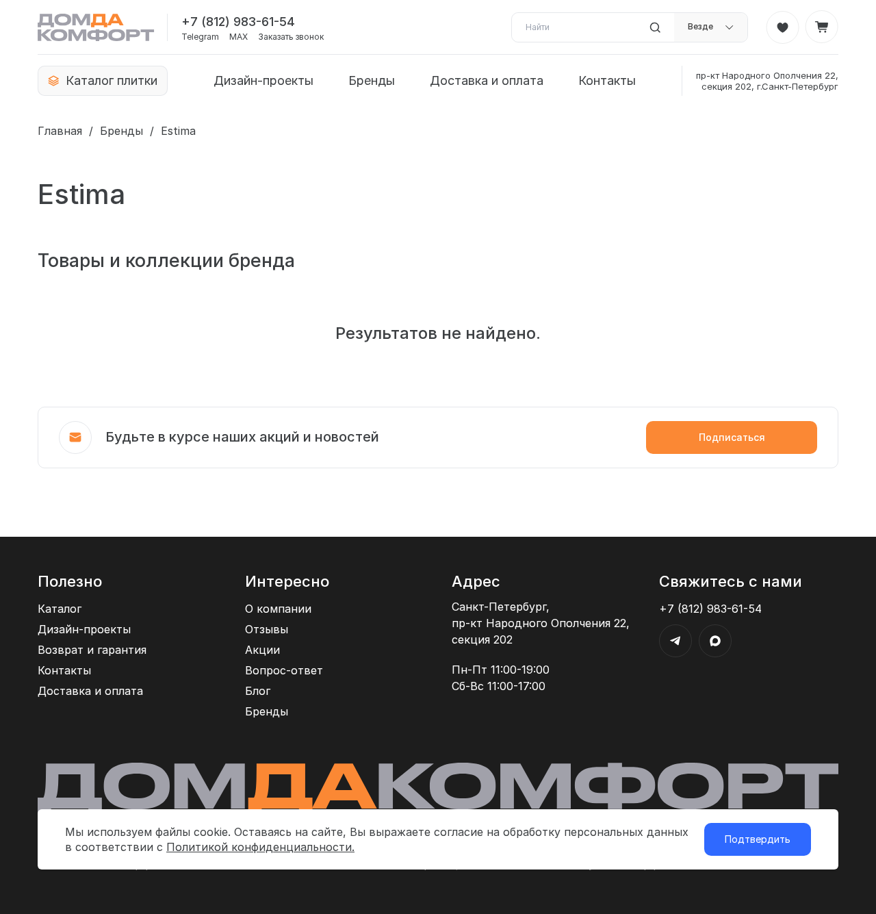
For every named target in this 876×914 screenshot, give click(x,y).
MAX (238, 37)
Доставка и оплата (486, 80)
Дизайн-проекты (263, 80)
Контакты (607, 80)
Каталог (59, 608)
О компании (278, 608)
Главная (60, 131)
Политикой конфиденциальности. (260, 847)
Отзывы (266, 629)
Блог (257, 691)
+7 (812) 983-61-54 (238, 21)
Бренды (371, 80)
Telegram (200, 37)
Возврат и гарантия (92, 650)
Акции (262, 650)
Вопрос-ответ (284, 670)
